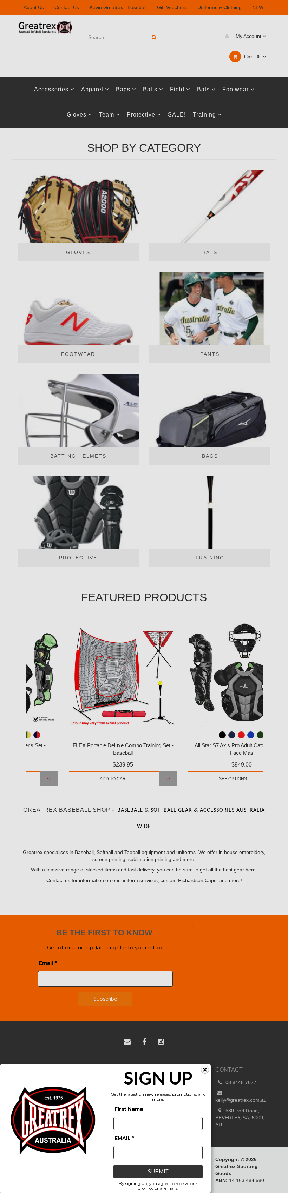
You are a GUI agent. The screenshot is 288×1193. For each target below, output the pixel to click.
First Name (128, 1109)
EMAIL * (124, 1138)
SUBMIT (158, 1171)
